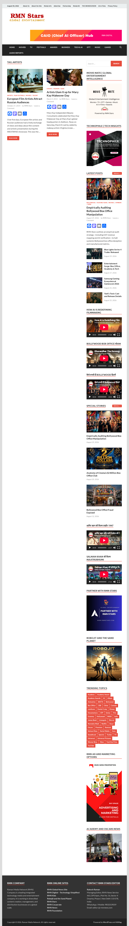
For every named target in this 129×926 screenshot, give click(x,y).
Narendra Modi (93, 724)
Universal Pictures (104, 738)
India (116, 716)
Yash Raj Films (111, 742)
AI (104, 698)
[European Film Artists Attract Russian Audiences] (25, 81)
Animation (91, 702)
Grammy (91, 716)
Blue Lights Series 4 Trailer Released (112, 250)
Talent (35, 95)
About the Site (37, 6)
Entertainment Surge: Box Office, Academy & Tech (112, 266)
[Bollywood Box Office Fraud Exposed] (104, 495)
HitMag (118, 922)
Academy (91, 695)
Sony (114, 731)
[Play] (90, 334)
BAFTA (100, 702)
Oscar (111, 724)
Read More (12, 137)
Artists (10, 95)
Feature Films (102, 203)
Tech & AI (78, 47)
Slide (62, 89)
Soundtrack (92, 735)
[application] (104, 327)
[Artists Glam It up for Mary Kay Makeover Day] (64, 77)
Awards (53, 47)
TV (31, 47)
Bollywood (91, 203)
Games (108, 47)
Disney (112, 709)
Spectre (101, 735)
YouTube (91, 746)
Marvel (111, 720)
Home (12, 47)
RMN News (52, 907)
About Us (26, 6)
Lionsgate (102, 720)
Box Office (91, 705)
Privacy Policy (112, 6)
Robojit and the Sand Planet (59, 898)
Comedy (114, 705)
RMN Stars (28, 106)
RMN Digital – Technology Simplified (63, 892)
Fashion (56, 89)
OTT (88, 47)
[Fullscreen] (118, 334)
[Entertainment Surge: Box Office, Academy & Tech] (94, 264)
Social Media (104, 731)
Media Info (48, 6)
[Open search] (120, 47)
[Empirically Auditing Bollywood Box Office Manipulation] (104, 179)
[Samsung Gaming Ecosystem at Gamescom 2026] (94, 279)
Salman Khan (92, 731)
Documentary (93, 713)
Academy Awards (94, 698)
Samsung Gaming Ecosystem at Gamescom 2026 (111, 281)
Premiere (98, 727)
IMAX (109, 716)
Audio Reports (16, 53)
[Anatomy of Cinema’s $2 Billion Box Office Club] (104, 458)
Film (114, 713)
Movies (22, 47)
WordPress (107, 922)
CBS (99, 705)
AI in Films (102, 6)
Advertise (57, 6)
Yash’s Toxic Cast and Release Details (113, 294)
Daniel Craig (102, 709)
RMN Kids (51, 895)
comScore (91, 709)
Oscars (90, 727)
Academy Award (103, 695)
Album (109, 698)
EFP (101, 713)
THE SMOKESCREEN (89, 6)
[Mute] (114, 334)
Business (66, 47)
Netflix (104, 724)
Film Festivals (19, 95)
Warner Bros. (92, 742)
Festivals (41, 47)
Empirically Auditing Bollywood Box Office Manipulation (99, 211)
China (106, 705)
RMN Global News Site (57, 889)
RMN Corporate (54, 904)
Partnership (67, 6)
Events (49, 89)
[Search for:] (104, 63)
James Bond (92, 720)
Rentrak (108, 727)
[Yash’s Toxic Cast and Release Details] (94, 294)
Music (97, 47)
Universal (91, 738)
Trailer (109, 735)
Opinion (118, 203)
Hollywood (101, 716)
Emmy (108, 713)
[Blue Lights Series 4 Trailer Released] (94, 250)
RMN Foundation (54, 910)
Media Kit (76, 6)
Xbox (102, 742)
